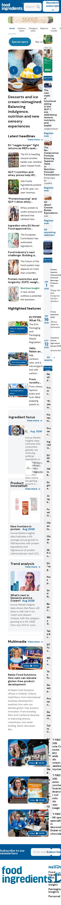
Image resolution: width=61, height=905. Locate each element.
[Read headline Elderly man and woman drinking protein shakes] (13, 300)
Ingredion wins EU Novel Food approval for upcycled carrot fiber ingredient (23, 227)
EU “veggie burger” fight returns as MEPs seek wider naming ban (23, 147)
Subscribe (56, 852)
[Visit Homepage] (15, 12)
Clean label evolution (26, 431)
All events (48, 358)
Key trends (54, 29)
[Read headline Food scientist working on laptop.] (13, 273)
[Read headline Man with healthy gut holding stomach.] (13, 247)
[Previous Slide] (13, 70)
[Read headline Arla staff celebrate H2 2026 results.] (13, 193)
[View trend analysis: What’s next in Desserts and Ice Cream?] (25, 581)
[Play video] (25, 658)
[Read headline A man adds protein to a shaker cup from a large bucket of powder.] (13, 220)
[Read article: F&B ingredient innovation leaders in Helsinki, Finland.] (18, 365)
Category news (33, 29)
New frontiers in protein (21, 528)
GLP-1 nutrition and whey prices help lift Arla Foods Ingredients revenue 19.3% (22, 174)
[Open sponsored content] (30, 22)
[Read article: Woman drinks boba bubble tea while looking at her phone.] (18, 396)
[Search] (38, 7)
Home (12, 28)
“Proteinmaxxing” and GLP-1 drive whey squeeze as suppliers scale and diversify (22, 200)
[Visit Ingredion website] (28, 474)
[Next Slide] (37, 70)
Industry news (22, 29)
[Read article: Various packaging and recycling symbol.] (18, 334)
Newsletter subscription (52, 4)
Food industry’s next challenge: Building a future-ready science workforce (22, 254)
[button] (25, 89)
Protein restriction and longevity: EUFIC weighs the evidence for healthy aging (23, 281)
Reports (44, 28)
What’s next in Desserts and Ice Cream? (21, 598)
